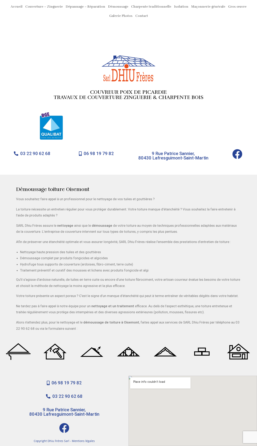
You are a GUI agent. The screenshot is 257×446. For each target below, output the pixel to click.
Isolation (181, 7)
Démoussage (118, 7)
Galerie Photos (121, 16)
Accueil (16, 7)
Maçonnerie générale (208, 7)
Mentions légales (83, 441)
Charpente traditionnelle (151, 7)
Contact (141, 16)
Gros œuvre (237, 7)
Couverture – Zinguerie (44, 7)
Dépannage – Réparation (85, 7)
